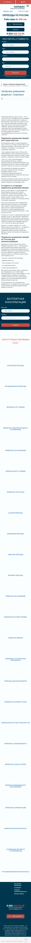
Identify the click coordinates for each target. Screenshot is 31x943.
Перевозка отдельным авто (15, 743)
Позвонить (15, 29)
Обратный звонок (17, 24)
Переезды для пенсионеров (15, 681)
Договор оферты (19, 893)
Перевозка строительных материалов (15, 659)
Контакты (20, 941)
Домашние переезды (15, 534)
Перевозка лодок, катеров (15, 764)
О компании (17, 887)
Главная (3, 941)
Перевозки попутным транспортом (15, 723)
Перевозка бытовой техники (15, 617)
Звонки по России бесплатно (15, 907)
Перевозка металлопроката (15, 828)
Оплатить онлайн (23, 11)
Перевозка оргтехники (15, 407)
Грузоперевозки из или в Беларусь (15, 872)
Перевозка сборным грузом (15, 702)
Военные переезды (15, 575)
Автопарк (8, 941)
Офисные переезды (15, 554)
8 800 (15, 34)
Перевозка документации (15, 808)
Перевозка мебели (15, 638)
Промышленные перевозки (15, 386)
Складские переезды (15, 365)
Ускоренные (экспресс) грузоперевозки (15, 850)
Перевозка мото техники (15, 471)
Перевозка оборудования (15, 450)
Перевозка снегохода (15, 492)
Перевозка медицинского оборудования (15, 786)
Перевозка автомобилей (15, 596)
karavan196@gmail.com (15, 909)
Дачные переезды (15, 513)
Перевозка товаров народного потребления (15, 428)
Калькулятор (14, 941)
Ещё (26, 941)
